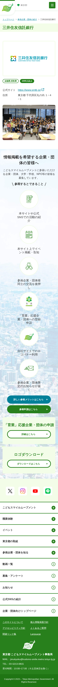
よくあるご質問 (38, 628)
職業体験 (8, 518)
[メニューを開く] (52, 5)
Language (35, 634)
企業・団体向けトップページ (19, 611)
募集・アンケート (13, 575)
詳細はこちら (28, 434)
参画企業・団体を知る (15, 552)
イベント (8, 530)
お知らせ (8, 587)
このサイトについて (13, 622)
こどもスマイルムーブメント (19, 507)
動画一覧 (8, 564)
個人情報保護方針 (39, 622)
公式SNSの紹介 (12, 599)
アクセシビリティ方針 (14, 628)
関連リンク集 (9, 634)
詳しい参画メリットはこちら (29, 399)
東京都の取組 (10, 541)
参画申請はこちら (28, 409)
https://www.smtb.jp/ (29, 90)
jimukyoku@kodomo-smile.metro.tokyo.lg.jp (32, 659)
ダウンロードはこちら (28, 463)
